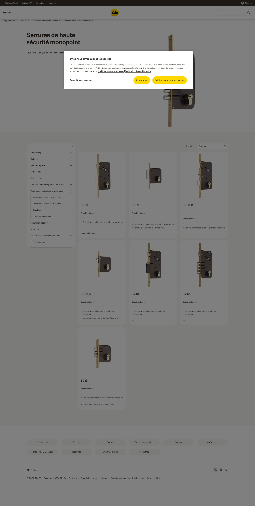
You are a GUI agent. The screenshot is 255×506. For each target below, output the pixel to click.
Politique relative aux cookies (111, 71)
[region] (128, 70)
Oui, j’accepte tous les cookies (169, 80)
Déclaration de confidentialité (138, 71)
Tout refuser (142, 80)
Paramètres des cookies (81, 80)
